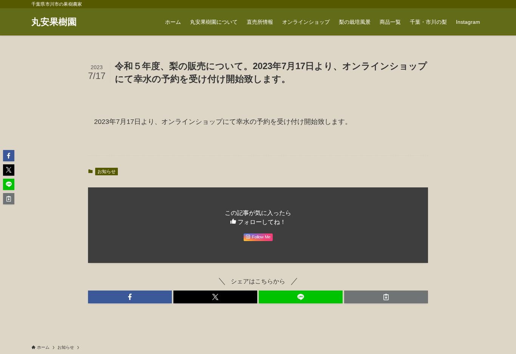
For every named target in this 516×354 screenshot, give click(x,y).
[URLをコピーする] (386, 297)
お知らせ (106, 171)
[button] (130, 297)
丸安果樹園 (54, 21)
